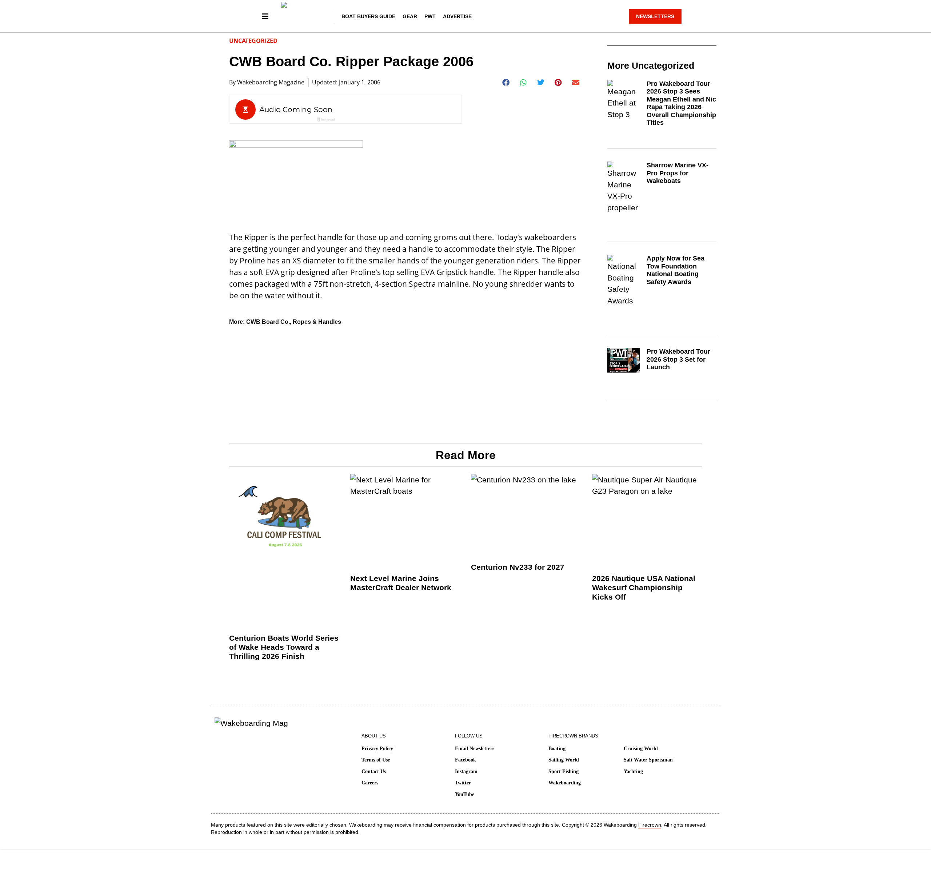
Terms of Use (375, 760)
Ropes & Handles (317, 322)
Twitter (463, 782)
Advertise (457, 16)
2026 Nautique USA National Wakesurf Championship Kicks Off (643, 587)
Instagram (466, 771)
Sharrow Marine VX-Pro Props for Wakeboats (677, 173)
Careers (369, 782)
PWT (430, 16)
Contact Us (373, 771)
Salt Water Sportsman (648, 760)
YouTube (464, 794)
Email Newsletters (474, 748)
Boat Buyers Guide (368, 16)
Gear (410, 16)
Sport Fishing (563, 771)
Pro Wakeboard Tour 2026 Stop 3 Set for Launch (678, 359)
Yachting (633, 771)
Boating (557, 748)
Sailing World (563, 760)
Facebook (465, 760)
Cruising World (641, 748)
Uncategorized (253, 41)
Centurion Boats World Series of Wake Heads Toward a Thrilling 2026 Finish (284, 647)
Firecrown (649, 825)
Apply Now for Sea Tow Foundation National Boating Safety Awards (675, 270)
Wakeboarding (564, 782)
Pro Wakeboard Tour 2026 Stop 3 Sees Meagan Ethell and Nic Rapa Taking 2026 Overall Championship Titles (681, 103)
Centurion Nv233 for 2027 (517, 567)
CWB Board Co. (268, 322)
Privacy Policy (377, 748)
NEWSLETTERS (655, 16)
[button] (506, 83)
